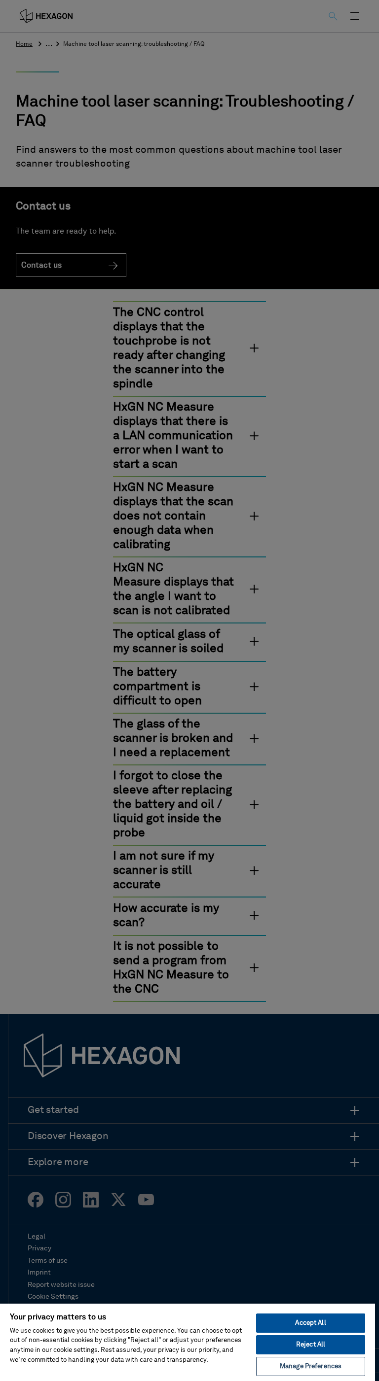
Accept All (310, 1323)
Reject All (310, 1345)
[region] (187, 1342)
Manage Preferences (310, 1366)
